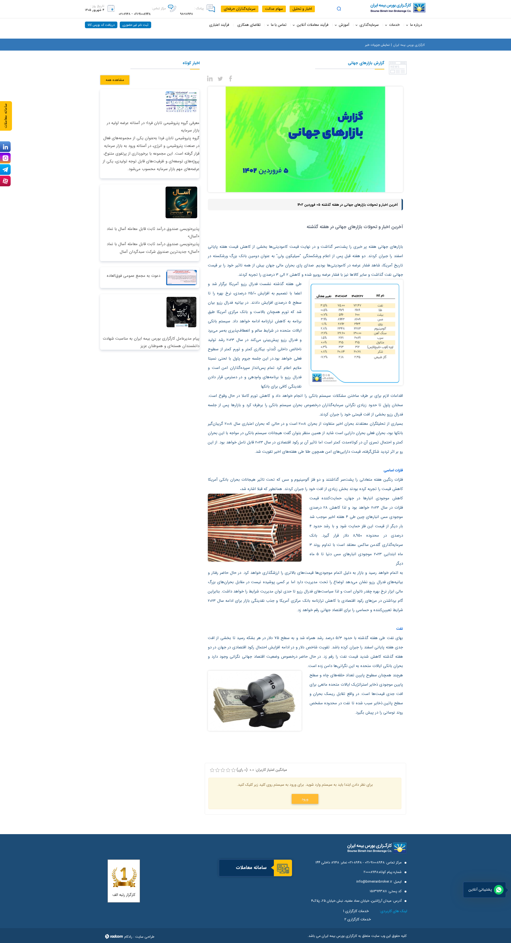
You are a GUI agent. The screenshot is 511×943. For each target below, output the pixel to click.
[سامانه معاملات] (283, 868)
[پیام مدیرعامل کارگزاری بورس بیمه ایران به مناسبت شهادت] (180, 312)
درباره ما (416, 25)
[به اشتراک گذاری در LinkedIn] (210, 78)
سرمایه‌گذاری (369, 25)
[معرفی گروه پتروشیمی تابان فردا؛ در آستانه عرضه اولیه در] (180, 101)
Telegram (5, 169)
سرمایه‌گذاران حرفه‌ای (240, 9)
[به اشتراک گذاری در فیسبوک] (230, 78)
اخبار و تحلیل (302, 9)
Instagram (5, 158)
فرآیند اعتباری (219, 25)
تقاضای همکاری (249, 25)
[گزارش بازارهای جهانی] (305, 139)
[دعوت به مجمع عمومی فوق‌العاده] (180, 277)
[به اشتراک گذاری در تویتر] (220, 78)
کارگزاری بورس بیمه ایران (409, 44)
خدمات (394, 25)
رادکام (128, 937)
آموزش (344, 25)
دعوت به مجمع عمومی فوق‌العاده (133, 276)
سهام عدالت (274, 9)
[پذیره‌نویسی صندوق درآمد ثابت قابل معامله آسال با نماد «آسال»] (180, 202)
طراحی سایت (144, 937)
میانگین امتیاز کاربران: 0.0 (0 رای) (262, 770)
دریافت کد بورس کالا (101, 24)
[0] (212, 770)
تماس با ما (278, 25)
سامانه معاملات (6, 116)
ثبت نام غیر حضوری (135, 24)
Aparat (5, 181)
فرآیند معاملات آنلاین (312, 25)
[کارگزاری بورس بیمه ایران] (385, 8)
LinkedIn (5, 146)
